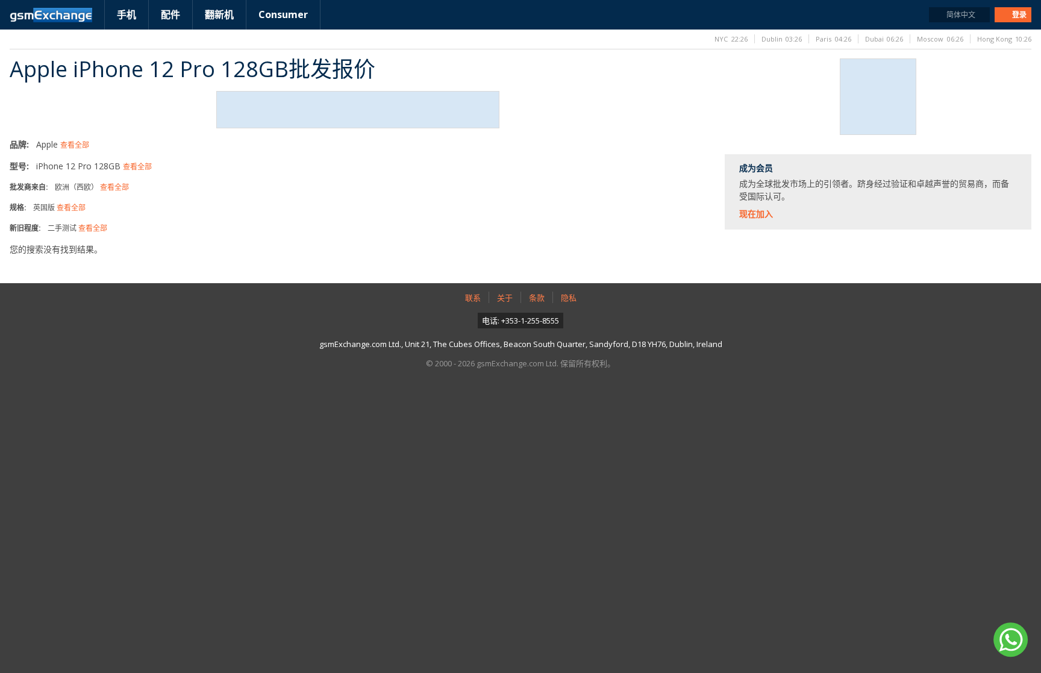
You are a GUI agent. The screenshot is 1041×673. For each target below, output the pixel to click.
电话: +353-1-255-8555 (520, 320)
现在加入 (756, 213)
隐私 (569, 297)
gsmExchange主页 (51, 15)
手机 (126, 14)
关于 (505, 297)
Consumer (283, 14)
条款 (537, 297)
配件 (170, 14)
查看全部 (74, 145)
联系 (473, 297)
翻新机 (219, 14)
